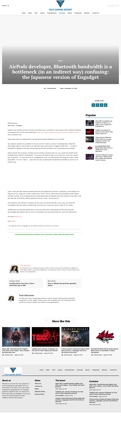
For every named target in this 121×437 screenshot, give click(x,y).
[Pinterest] (101, 105)
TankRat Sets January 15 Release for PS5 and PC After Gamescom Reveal (104, 131)
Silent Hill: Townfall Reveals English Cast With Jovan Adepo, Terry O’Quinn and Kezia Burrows (103, 123)
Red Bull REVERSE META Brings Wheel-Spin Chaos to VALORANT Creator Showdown (104, 148)
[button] (6, 5)
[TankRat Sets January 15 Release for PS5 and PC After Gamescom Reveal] (90, 132)
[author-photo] (3, 355)
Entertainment (59, 395)
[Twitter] (97, 105)
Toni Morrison (51, 88)
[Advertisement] (44, 109)
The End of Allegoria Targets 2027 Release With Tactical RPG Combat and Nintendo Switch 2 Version (104, 157)
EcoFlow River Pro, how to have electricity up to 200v (21, 284)
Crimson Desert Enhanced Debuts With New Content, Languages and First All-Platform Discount (103, 139)
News (60, 61)
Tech (56, 389)
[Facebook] (93, 105)
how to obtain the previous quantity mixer (62, 284)
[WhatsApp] (105, 105)
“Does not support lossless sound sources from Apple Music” (57, 132)
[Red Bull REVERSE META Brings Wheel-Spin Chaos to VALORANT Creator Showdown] (90, 148)
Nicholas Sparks (9, 355)
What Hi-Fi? (18, 216)
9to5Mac (13, 221)
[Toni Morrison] (12, 298)
